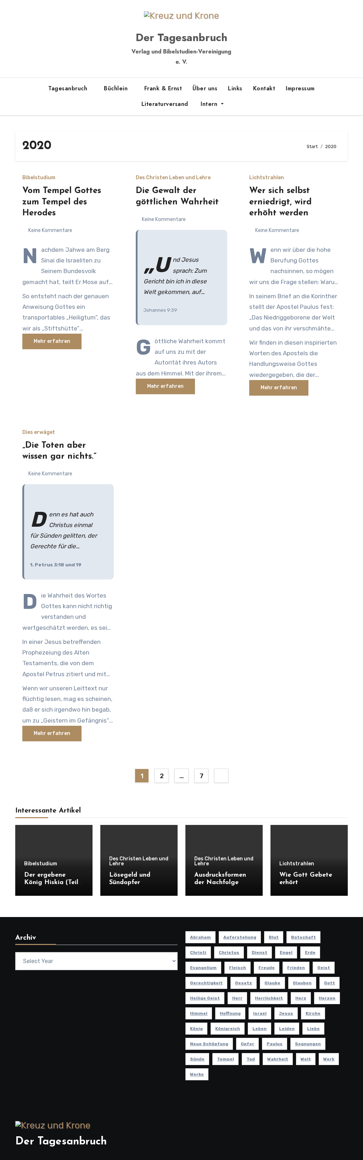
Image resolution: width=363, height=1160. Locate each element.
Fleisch (237, 967)
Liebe (313, 1028)
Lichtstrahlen (266, 177)
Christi (198, 952)
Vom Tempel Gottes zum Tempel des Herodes (61, 202)
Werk (328, 1059)
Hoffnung (230, 1013)
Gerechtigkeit (206, 982)
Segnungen (308, 1043)
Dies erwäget (38, 432)
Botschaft (303, 937)
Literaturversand (163, 104)
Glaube (272, 982)
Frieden (296, 967)
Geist (323, 967)
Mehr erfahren (52, 341)
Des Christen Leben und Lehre (173, 177)
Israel (260, 1013)
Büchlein (117, 88)
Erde (310, 952)
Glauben (302, 982)
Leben (259, 1028)
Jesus (286, 1013)
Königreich (227, 1028)
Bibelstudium (38, 177)
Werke (197, 1074)
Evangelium (203, 967)
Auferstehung (239, 937)
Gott (329, 982)
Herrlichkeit (269, 998)
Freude (266, 967)
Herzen (327, 998)
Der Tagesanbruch (181, 37)
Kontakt (264, 88)
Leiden (287, 1028)
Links (235, 88)
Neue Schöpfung (209, 1043)
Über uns (204, 88)
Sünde (197, 1059)
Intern (209, 104)
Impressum (300, 88)
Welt (306, 1059)
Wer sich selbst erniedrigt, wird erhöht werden (280, 202)
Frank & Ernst (163, 88)
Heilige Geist (205, 998)
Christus (229, 952)
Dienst (259, 952)
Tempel (225, 1059)
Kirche (313, 1013)
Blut (274, 937)
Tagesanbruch (68, 88)
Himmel (198, 1013)
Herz (300, 998)
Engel (286, 952)
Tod (250, 1059)
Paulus (275, 1043)
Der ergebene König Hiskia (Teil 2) (51, 883)
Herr (237, 998)
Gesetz (243, 982)
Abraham (200, 937)
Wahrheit (277, 1059)
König (196, 1028)
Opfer (247, 1043)
